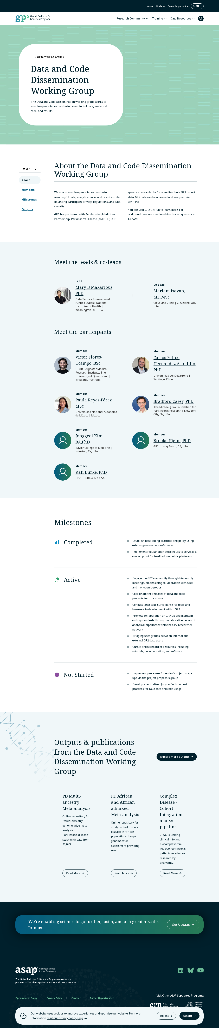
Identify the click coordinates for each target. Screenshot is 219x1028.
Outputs (27, 209)
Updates (160, 6)
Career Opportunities (179, 6)
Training (157, 18)
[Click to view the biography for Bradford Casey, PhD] (164, 404)
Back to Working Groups (49, 57)
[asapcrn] (164, 1005)
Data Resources (180, 18)
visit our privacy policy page (65, 1018)
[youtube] (200, 970)
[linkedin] (181, 970)
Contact (76, 998)
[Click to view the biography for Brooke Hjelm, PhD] (164, 440)
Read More (73, 873)
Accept (187, 1016)
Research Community (131, 18)
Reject (164, 1016)
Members (28, 190)
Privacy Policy (54, 998)
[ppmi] (194, 1005)
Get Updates (181, 925)
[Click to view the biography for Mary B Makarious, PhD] (86, 295)
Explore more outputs (174, 757)
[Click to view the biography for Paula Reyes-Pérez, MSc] (86, 404)
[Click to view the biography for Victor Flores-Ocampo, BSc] (86, 365)
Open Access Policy (26, 998)
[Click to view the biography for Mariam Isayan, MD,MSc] (164, 295)
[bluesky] (191, 970)
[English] (197, 6)
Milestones (29, 199)
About (150, 6)
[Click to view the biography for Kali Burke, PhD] (86, 472)
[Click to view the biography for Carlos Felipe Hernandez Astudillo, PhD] (164, 365)
